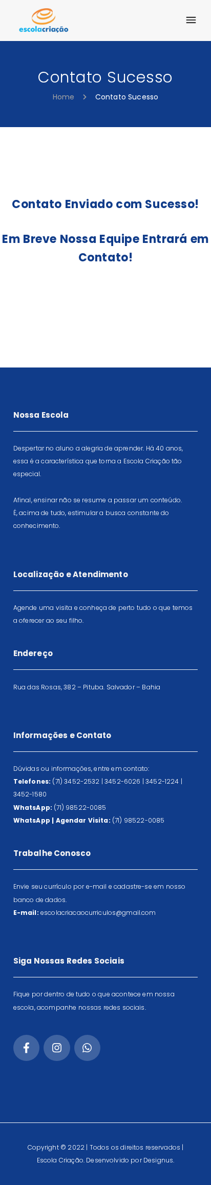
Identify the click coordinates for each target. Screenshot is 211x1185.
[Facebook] (26, 1048)
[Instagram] (57, 1048)
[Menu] (190, 20)
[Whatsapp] (87, 1048)
